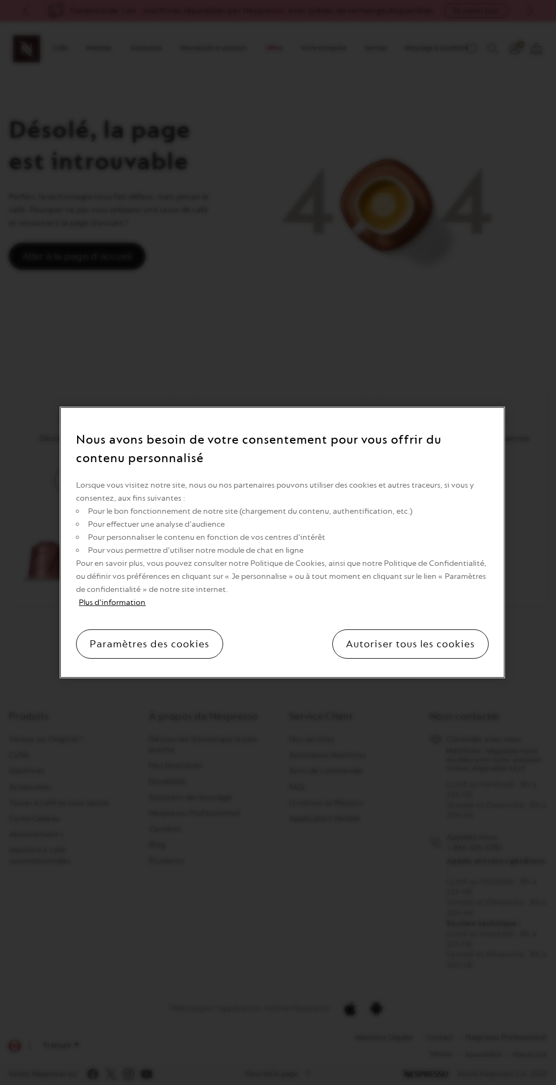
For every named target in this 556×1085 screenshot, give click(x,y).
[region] (282, 542)
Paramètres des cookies (150, 644)
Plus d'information (112, 602)
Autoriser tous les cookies (410, 644)
